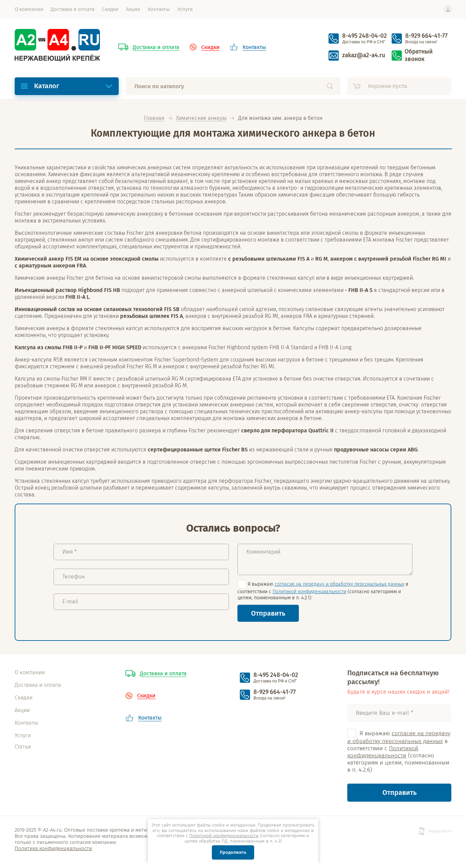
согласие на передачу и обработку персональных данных (339, 584)
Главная (154, 118)
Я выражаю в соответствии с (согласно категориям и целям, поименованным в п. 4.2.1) (322, 591)
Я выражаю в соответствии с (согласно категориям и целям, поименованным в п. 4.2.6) (398, 752)
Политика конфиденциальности (53, 848)
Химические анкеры (201, 118)
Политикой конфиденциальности (309, 592)
